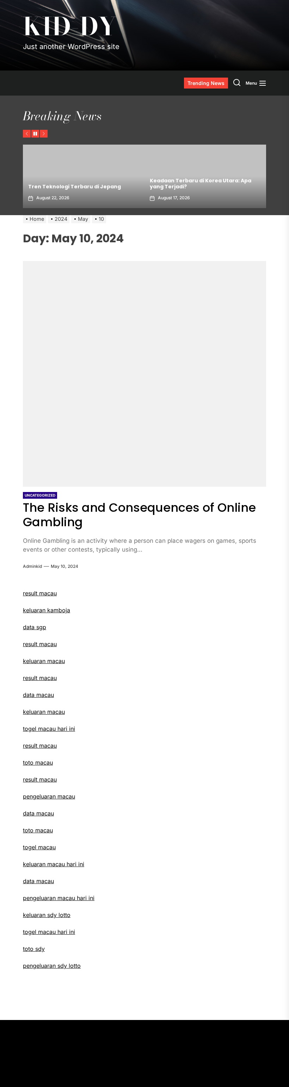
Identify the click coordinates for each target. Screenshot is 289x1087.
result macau (40, 644)
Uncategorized (40, 495)
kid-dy (69, 26)
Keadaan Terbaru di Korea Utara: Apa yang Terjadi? (200, 183)
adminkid (32, 566)
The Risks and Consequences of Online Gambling (139, 514)
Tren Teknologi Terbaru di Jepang (74, 186)
